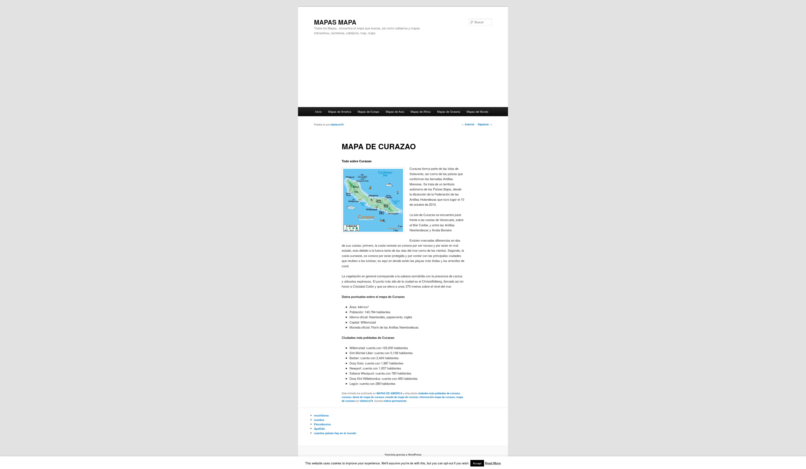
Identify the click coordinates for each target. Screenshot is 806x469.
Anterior (468, 124)
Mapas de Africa (420, 112)
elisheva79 (337, 124)
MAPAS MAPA (335, 21)
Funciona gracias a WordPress (403, 454)
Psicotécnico (322, 424)
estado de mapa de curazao (401, 397)
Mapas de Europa (368, 112)
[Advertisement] (403, 75)
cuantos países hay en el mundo (335, 433)
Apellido (319, 429)
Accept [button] (477, 463)
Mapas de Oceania (448, 112)
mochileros (321, 415)
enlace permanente (395, 401)
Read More (493, 463)
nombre (319, 420)
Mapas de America (339, 112)
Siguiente (485, 124)
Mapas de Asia (395, 112)
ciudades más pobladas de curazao (439, 393)
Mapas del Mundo (477, 112)
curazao (346, 397)
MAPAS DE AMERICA (389, 393)
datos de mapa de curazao (368, 397)
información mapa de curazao (437, 397)
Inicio (318, 112)
